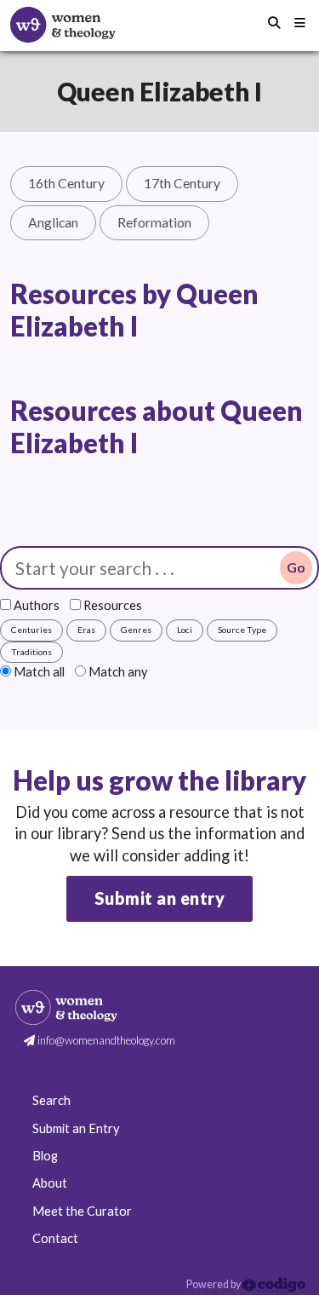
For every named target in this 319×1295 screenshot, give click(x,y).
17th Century (182, 183)
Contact (55, 1238)
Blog (45, 1155)
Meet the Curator (82, 1211)
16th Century (66, 183)
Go (296, 567)
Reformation (154, 222)
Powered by (214, 1284)
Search (51, 1100)
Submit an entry (159, 898)
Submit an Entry (75, 1128)
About (49, 1183)
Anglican (53, 222)
